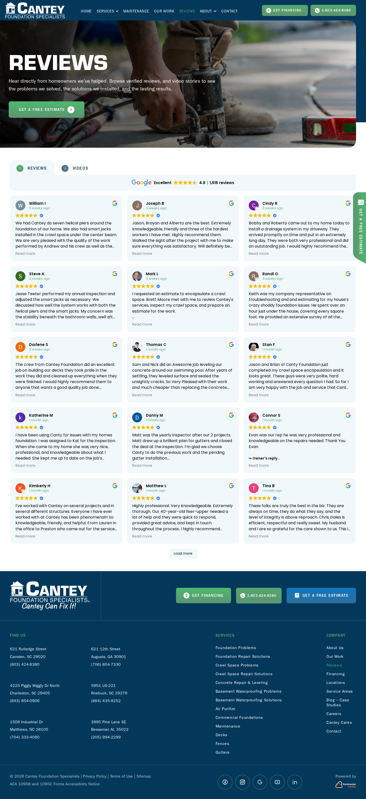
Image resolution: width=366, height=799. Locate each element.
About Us (335, 647)
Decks (221, 734)
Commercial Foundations (239, 717)
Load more (183, 553)
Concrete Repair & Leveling (242, 682)
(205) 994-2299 (106, 737)
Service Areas (339, 691)
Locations (335, 682)
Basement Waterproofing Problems (249, 691)
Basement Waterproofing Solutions (249, 700)
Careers (333, 713)
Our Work (335, 656)
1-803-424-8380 (336, 10)
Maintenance (228, 726)
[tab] (32, 168)
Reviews (334, 665)
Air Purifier (226, 708)
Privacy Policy (95, 776)
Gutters (223, 752)
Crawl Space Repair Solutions (244, 673)
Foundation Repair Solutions (243, 656)
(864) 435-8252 (106, 700)
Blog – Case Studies (337, 702)
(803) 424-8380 (25, 664)
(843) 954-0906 (25, 700)
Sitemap (143, 776)
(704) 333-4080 (25, 737)
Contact (333, 731)
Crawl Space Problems (237, 665)
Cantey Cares (339, 722)
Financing (335, 673)
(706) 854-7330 (106, 664)
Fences (222, 743)
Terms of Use (121, 776)
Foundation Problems (236, 647)
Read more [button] (25, 253)
